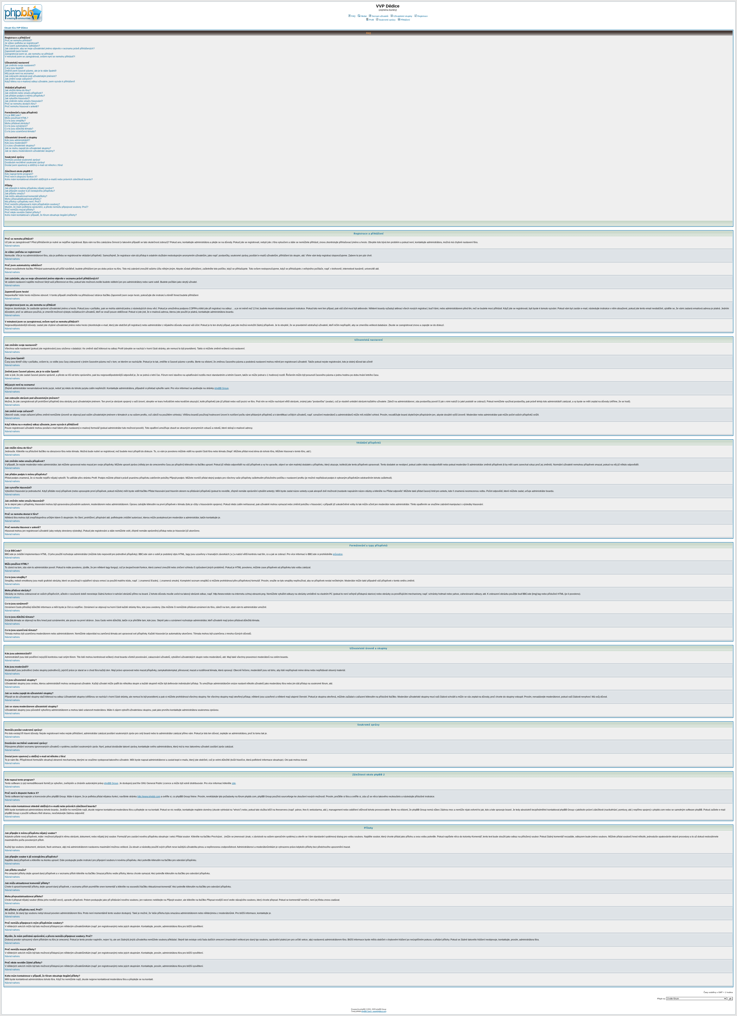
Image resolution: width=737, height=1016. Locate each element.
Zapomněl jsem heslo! (16, 51)
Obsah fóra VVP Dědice (16, 28)
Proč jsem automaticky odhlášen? (22, 46)
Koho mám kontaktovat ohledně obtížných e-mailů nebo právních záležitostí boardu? (49, 179)
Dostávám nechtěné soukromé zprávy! (25, 162)
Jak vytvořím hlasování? (17, 98)
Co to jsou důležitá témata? (19, 128)
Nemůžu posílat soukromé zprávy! (22, 159)
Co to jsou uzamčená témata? (20, 131)
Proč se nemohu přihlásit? (18, 40)
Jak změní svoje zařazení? (18, 79)
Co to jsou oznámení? (16, 126)
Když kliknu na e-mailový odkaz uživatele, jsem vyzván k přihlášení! (40, 81)
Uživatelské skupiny (402, 16)
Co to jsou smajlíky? (15, 120)
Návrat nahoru (12, 245)
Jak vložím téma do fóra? (18, 90)
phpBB (362, 1009)
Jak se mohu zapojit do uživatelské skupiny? (28, 148)
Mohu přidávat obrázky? (17, 123)
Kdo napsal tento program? (19, 174)
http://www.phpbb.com (148, 796)
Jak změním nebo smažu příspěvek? (24, 93)
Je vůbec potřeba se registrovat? (22, 43)
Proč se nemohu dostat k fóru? (20, 103)
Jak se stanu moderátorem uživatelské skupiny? (30, 151)
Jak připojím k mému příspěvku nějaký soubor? (29, 188)
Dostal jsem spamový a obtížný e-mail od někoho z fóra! (34, 165)
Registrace (422, 16)
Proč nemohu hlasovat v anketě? (22, 106)
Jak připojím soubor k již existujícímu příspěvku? (30, 191)
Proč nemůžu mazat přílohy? (20, 209)
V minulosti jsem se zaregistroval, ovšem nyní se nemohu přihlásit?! (40, 56)
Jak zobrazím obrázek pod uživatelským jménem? (31, 76)
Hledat (364, 16)
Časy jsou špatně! (14, 68)
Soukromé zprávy (387, 20)
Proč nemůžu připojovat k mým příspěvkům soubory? (32, 204)
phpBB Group (221, 388)
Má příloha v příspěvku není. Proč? (23, 201)
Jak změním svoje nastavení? (20, 65)
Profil (371, 20)
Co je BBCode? (13, 115)
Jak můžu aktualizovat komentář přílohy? (26, 196)
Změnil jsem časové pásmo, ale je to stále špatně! (30, 70)
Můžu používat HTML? (16, 118)
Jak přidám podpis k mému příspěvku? (25, 95)
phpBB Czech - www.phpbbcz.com (373, 1011)
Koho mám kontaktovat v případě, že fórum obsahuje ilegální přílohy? (41, 215)
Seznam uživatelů (380, 16)
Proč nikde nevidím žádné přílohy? (23, 212)
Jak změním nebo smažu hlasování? (24, 101)
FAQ (353, 16)
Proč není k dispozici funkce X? (21, 176)
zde (234, 783)
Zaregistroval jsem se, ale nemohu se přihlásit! (29, 54)
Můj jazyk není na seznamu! (19, 73)
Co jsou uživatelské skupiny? (20, 145)
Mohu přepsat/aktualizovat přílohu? (23, 199)
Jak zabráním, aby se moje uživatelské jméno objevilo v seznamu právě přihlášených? (50, 48)
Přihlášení (405, 20)
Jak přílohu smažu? (15, 193)
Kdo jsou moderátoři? (16, 143)
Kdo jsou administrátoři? (17, 140)
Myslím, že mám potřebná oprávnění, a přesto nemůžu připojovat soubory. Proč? (46, 207)
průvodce (338, 554)
